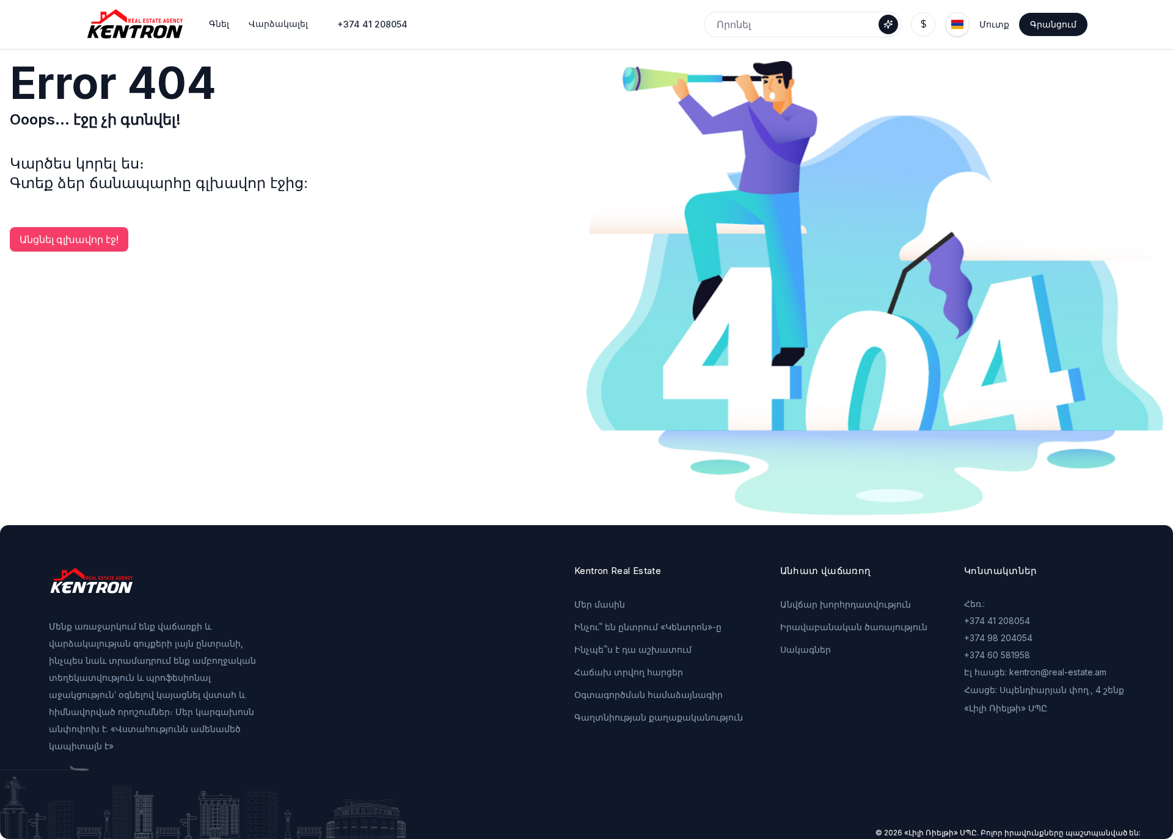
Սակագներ (805, 649)
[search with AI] (888, 24)
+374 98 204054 (998, 638)
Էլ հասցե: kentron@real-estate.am (1035, 672)
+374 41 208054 (372, 24)
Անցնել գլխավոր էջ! (69, 239)
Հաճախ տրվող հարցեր (628, 672)
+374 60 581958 (997, 655)
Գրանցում (1053, 24)
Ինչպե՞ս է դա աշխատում (633, 649)
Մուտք (994, 24)
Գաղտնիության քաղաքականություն (658, 717)
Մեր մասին (599, 604)
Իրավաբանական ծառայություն (853, 627)
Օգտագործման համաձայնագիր (648, 694)
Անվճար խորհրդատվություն (845, 604)
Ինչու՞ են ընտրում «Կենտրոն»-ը (648, 627)
